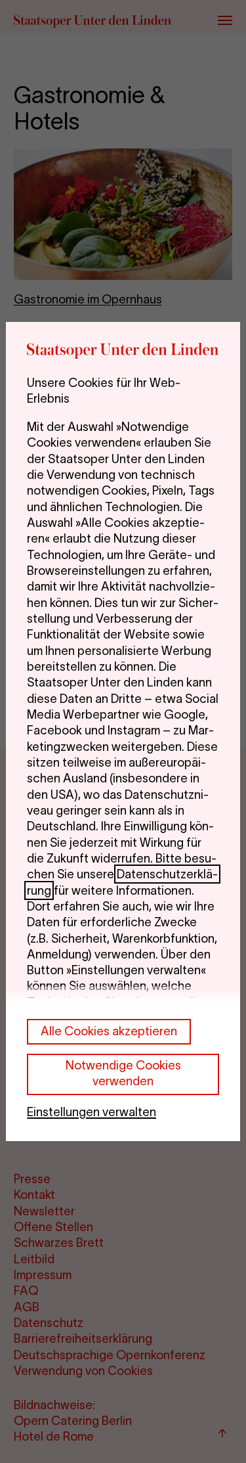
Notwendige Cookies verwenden (123, 1073)
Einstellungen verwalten (91, 1112)
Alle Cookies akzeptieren (109, 1031)
